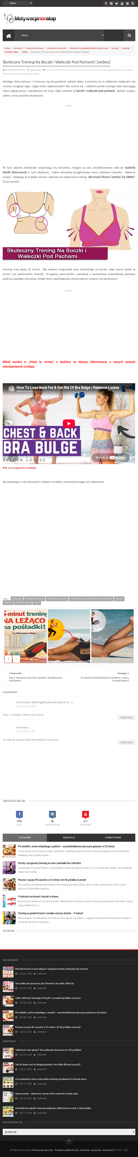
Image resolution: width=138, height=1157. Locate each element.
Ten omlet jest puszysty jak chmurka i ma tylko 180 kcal (44, 983)
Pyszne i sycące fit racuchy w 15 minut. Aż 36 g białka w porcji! (52, 880)
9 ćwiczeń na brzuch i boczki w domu (38, 896)
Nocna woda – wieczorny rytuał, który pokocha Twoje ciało (46, 1093)
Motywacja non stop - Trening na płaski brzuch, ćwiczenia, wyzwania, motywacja (72, 1150)
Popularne (25, 837)
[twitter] (116, 3)
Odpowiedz (126, 717)
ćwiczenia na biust (34, 48)
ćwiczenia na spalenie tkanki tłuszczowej (89, 48)
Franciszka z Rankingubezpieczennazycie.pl (42, 702)
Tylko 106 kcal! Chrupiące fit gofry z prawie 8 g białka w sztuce (48, 998)
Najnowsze (69, 837)
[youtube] (122, 3)
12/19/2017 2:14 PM (26, 706)
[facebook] (106, 3)
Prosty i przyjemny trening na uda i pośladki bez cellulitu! (49, 863)
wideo (25, 52)
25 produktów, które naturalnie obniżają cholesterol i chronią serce (51, 1079)
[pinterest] (127, 3)
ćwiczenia (17, 48)
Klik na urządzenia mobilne (19, 467)
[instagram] (111, 3)
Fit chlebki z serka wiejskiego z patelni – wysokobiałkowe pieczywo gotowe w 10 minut (66, 846)
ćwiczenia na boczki (56, 48)
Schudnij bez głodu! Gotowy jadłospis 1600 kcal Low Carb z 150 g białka (53, 1108)
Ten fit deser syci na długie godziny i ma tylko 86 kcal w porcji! (48, 1064)
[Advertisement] (69, 133)
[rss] (132, 3)
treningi (125, 48)
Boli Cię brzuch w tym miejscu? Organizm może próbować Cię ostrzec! (51, 969)
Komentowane (113, 837)
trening (114, 48)
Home (7, 48)
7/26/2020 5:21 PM (25, 731)
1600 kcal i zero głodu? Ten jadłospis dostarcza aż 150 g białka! (48, 1050)
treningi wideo (11, 52)
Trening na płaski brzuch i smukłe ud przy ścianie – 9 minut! (50, 913)
